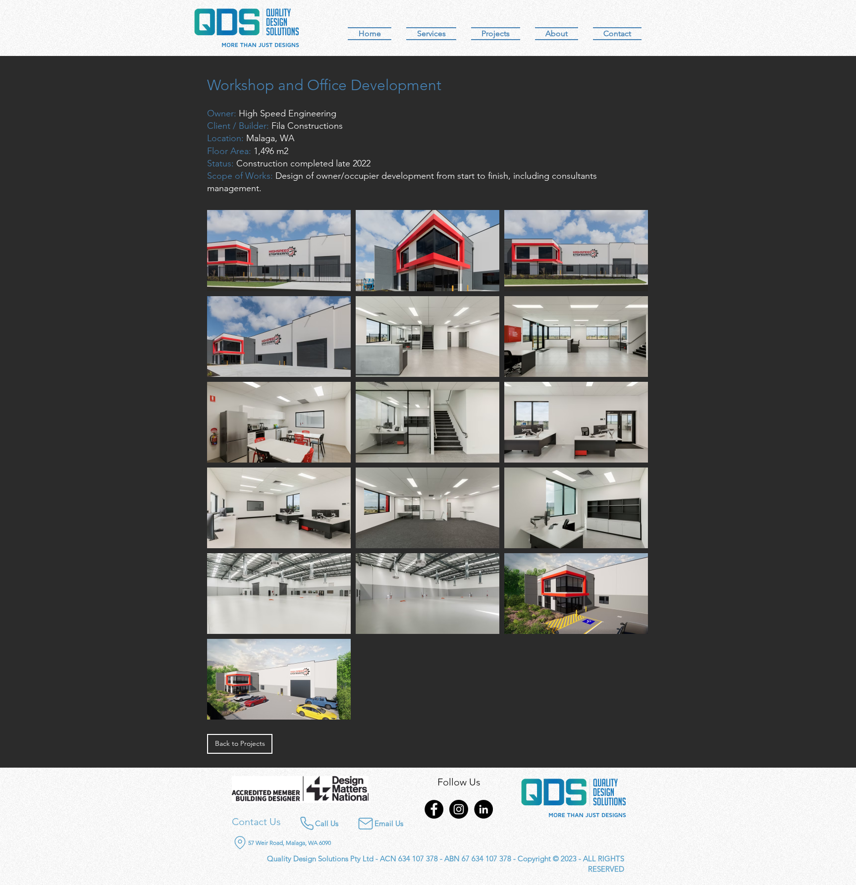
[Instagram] (458, 809)
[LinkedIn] (483, 809)
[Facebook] (434, 809)
